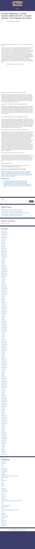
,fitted (16, 172)
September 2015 (4, 367)
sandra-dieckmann (4, 516)
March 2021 (3, 265)
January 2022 (3, 249)
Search (2, 199)
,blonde (23, 171)
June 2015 (3, 372)
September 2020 (4, 274)
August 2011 (3, 443)
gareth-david (3, 488)
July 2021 (3, 259)
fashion (2, 483)
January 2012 (3, 435)
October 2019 (3, 291)
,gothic (18, 172)
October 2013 (3, 403)
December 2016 (4, 344)
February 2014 (4, 396)
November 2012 (4, 420)
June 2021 (3, 260)
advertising (3, 463)
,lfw (11, 173)
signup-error (3, 517)
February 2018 (4, 322)
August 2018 (3, 313)
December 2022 (4, 232)
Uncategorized (4, 523)
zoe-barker (3, 525)
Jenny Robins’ (4, 165)
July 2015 (3, 370)
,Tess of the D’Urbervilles (13, 174)
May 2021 (3, 262)
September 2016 (4, 348)
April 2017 (3, 338)
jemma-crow (3, 494)
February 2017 (4, 341)
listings (2, 502)
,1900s (5, 171)
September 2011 (4, 441)
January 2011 (3, 454)
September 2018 (4, 311)
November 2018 (4, 308)
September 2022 (4, 237)
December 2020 (4, 269)
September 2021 (4, 255)
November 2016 (4, 345)
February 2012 (4, 434)
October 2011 (3, 440)
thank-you (3, 522)
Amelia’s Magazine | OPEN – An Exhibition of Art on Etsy (11, 209)
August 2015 (3, 369)
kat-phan (3, 497)
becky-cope (3, 468)
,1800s (2, 171)
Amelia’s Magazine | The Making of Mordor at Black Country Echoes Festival (15, 212)
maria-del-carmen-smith (5, 505)
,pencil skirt (23, 173)
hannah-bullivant (4, 491)
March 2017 (3, 339)
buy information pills (21, 44)
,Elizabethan (8, 172)
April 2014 (3, 393)
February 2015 (4, 378)
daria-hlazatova (4, 477)
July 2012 (3, 426)
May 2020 (3, 280)
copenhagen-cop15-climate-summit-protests (9, 475)
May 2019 (3, 299)
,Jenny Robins (7, 173)
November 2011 (4, 438)
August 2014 (3, 387)
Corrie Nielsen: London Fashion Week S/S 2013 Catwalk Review (15, 182)
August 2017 (3, 331)
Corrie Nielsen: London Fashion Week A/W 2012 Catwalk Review (15, 180)
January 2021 (3, 268)
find (17, 44)
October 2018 (3, 310)
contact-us (3, 472)
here (19, 166)
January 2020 (3, 286)
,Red (5, 174)
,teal (7, 174)
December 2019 (4, 288)
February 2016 (4, 359)
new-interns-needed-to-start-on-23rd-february (10, 509)
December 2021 (4, 251)
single (2, 519)
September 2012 (4, 423)
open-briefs (3, 514)
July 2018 (3, 314)
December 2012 (4, 418)
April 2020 (3, 282)
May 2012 (3, 429)
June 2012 (3, 427)
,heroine (2, 173)
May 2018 (3, 317)
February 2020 (4, 285)
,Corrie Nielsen (28, 171)
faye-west (3, 485)
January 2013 (3, 417)
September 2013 (4, 404)
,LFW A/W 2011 (15, 173)
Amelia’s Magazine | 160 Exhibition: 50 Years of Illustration (12, 215)
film (2, 486)
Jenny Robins (23, 92)
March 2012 (3, 432)
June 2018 (3, 316)
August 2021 (3, 257)
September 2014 (4, 386)
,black (21, 171)
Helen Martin (8, 169)
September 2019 (4, 293)
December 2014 (4, 381)
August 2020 (3, 276)
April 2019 (3, 300)
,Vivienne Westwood (28, 174)
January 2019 (3, 305)
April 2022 (3, 245)
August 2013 (3, 406)
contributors (3, 474)
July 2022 (3, 240)
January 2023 (3, 231)
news (2, 511)
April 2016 (3, 356)
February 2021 (4, 266)
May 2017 (3, 336)
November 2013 (4, 401)
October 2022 (3, 235)
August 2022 (3, 238)
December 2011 (4, 437)
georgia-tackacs (4, 489)
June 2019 (3, 297)
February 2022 (4, 248)
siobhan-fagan (4, 520)
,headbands (22, 172)
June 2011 (3, 446)
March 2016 (3, 358)
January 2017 (3, 342)
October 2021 (3, 254)
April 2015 (3, 375)
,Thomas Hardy (21, 174)
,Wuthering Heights (4, 176)
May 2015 (3, 373)
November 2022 (4, 234)
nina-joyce (3, 513)
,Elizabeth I (3, 172)
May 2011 (3, 448)
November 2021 (4, 252)
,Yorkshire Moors (12, 176)
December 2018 (4, 307)
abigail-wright (3, 461)
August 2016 (3, 350)
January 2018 (3, 324)
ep (1, 482)
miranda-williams (4, 506)
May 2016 (3, 355)
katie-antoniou (4, 499)
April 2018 (3, 319)
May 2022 (3, 243)
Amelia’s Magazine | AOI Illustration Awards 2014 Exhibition (12, 214)
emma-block (3, 480)
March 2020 (3, 283)
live (2, 503)
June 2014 (3, 390)
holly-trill (3, 492)
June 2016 (3, 353)
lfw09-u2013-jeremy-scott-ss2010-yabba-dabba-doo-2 (11, 500)
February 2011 (4, 452)
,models (19, 173)
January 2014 (3, 398)
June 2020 (3, 279)
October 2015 (3, 365)
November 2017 (4, 327)
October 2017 (3, 328)
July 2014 (3, 389)
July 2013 (3, 407)
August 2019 (3, 294)
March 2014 (3, 395)
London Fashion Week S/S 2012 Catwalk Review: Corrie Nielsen (15, 183)
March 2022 (3, 246)
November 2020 (4, 271)
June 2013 (3, 409)
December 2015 (4, 362)
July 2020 (3, 277)
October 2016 (3, 347)
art (1, 466)
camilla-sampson (4, 469)
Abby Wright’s (11, 165)
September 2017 (4, 330)
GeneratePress (23, 529)
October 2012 (3, 421)
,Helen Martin (27, 172)
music (2, 508)
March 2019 (3, 302)
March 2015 (3, 376)
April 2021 (3, 263)
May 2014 (3, 392)
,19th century (9, 171)
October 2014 (3, 384)
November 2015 (4, 364)
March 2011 (3, 451)
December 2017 (4, 325)
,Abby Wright (16, 171)
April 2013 (3, 412)
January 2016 (3, 361)
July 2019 (3, 296)
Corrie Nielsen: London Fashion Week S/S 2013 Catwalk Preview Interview (17, 184)
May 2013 (3, 410)
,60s (13, 171)
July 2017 (3, 333)
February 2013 (4, 415)
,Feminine (12, 172)
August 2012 (3, 424)
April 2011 (3, 449)
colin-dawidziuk (4, 471)
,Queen (27, 173)
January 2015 (3, 379)
